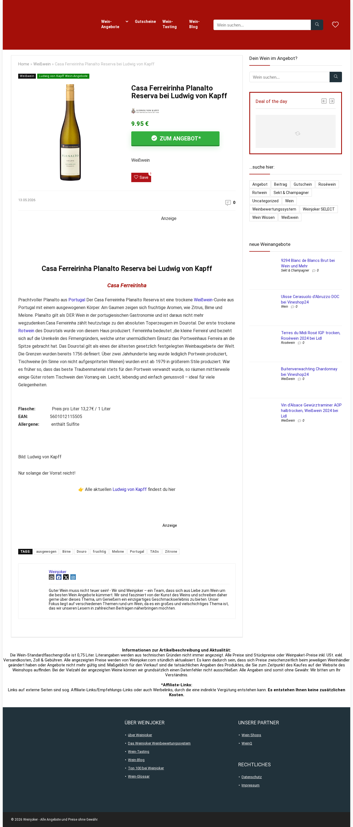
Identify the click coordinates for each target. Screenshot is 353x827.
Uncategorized (265, 201)
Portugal (76, 299)
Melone (118, 552)
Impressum (251, 785)
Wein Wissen (263, 217)
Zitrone (171, 552)
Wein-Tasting (169, 24)
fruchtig (99, 552)
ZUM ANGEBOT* (179, 138)
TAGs (154, 552)
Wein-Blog (194, 24)
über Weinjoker (140, 735)
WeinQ (247, 743)
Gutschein (303, 184)
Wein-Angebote (110, 24)
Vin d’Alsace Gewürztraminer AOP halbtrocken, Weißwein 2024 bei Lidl (311, 410)
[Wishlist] (335, 25)
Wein (289, 201)
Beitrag (280, 184)
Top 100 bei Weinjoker (146, 768)
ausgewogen (46, 552)
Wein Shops (251, 735)
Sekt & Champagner (291, 192)
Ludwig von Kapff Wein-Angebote (63, 76)
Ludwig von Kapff (130, 489)
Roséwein (327, 184)
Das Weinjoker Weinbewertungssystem (159, 743)
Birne (66, 552)
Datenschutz (252, 777)
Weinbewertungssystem (274, 209)
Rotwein (26, 330)
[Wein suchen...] (317, 25)
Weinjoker (57, 571)
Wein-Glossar (138, 776)
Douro (82, 552)
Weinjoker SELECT (319, 209)
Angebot (260, 184)
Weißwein (42, 64)
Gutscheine (145, 21)
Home (23, 64)
